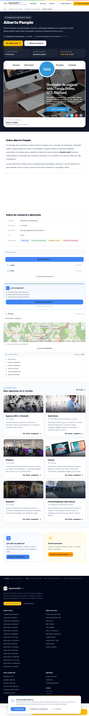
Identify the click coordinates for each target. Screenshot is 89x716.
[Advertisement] (44, 192)
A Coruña (29, 36)
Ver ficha (31, 434)
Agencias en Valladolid (11, 657)
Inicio (5, 9)
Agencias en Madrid (10, 618)
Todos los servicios (53, 614)
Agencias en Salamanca (11, 663)
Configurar (57, 709)
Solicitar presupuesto (46, 276)
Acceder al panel (9, 693)
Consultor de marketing (70, 240)
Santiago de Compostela (32, 9)
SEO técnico (50, 624)
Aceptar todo (19, 709)
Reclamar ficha (8, 677)
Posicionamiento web (53, 618)
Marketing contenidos (53, 634)
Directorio (33, 3)
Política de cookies (60, 704)
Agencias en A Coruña (16, 9)
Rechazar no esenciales (39, 709)
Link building (50, 627)
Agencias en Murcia (10, 644)
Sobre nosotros (51, 677)
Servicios (43, 3)
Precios (51, 3)
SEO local (49, 621)
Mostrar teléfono (37, 43)
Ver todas (79, 390)
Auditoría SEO (50, 637)
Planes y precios (9, 683)
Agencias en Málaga (10, 634)
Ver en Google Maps (45, 348)
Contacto (49, 680)
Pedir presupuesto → (12, 603)
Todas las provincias (11, 614)
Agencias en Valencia (10, 624)
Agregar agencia (9, 680)
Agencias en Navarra (10, 650)
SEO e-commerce (52, 631)
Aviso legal (49, 691)
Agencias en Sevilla (10, 627)
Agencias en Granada (10, 647)
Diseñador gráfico (54, 240)
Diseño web (24, 240)
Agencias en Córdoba (11, 666)
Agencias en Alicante (10, 631)
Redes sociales (51, 647)
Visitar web (13, 43)
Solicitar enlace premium (59, 554)
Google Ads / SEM (52, 640)
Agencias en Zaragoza (11, 640)
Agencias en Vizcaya (10, 637)
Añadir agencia (66, 3)
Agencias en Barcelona (11, 621)
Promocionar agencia (10, 686)
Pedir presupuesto (52, 683)
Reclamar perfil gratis (43, 302)
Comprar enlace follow (11, 690)
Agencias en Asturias (10, 653)
